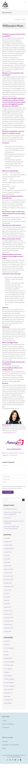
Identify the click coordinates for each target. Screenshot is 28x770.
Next (23, 19)
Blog (4, 748)
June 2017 (7, 597)
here (18, 408)
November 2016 (8, 621)
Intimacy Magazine (9, 662)
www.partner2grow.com (9, 432)
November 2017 (8, 579)
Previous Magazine (9, 686)
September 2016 (8, 628)
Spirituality (7, 696)
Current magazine (9, 648)
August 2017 (7, 590)
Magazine (5, 455)
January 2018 (8, 572)
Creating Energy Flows (10, 509)
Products (5, 741)
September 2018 (8, 548)
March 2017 (7, 607)
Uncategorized (8, 700)
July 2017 (7, 593)
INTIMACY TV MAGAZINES (11, 745)
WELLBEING (8, 703)
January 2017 (8, 614)
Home (4, 720)
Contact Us (6, 727)
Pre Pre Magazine (9, 682)
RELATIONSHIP (8, 689)
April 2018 (7, 562)
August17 (7, 644)
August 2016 (7, 631)
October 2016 (8, 624)
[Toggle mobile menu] (25, 2)
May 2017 (7, 600)
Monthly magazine (9, 679)
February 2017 (8, 610)
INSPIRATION (8, 658)
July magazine (8, 668)
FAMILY (21, 453)
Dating (6, 651)
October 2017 (8, 583)
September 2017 (8, 586)
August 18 (7, 641)
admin (6, 453)
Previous (18, 19)
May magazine (8, 675)
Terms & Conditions (8, 724)
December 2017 (8, 576)
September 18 (8, 693)
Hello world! (7, 517)
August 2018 (7, 552)
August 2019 (7, 541)
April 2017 (7, 604)
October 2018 (8, 545)
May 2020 (7, 538)
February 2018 (8, 569)
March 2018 (7, 566)
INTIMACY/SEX (8, 665)
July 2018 (7, 555)
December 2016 (8, 617)
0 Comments (13, 455)
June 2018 (7, 559)
